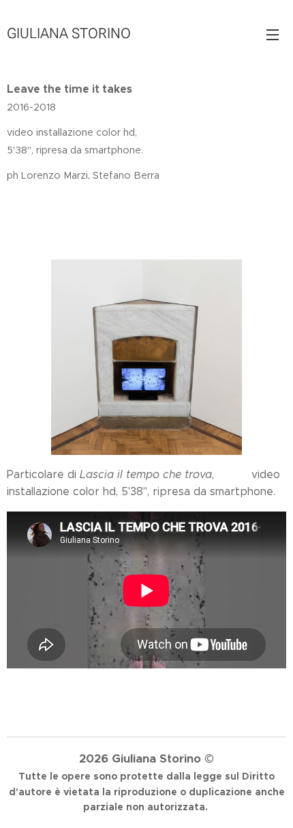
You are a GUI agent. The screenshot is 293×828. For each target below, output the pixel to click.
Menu (272, 34)
